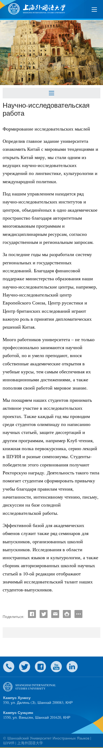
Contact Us (8, 666)
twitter (24, 666)
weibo (56, 666)
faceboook (40, 666)
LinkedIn (72, 666)
